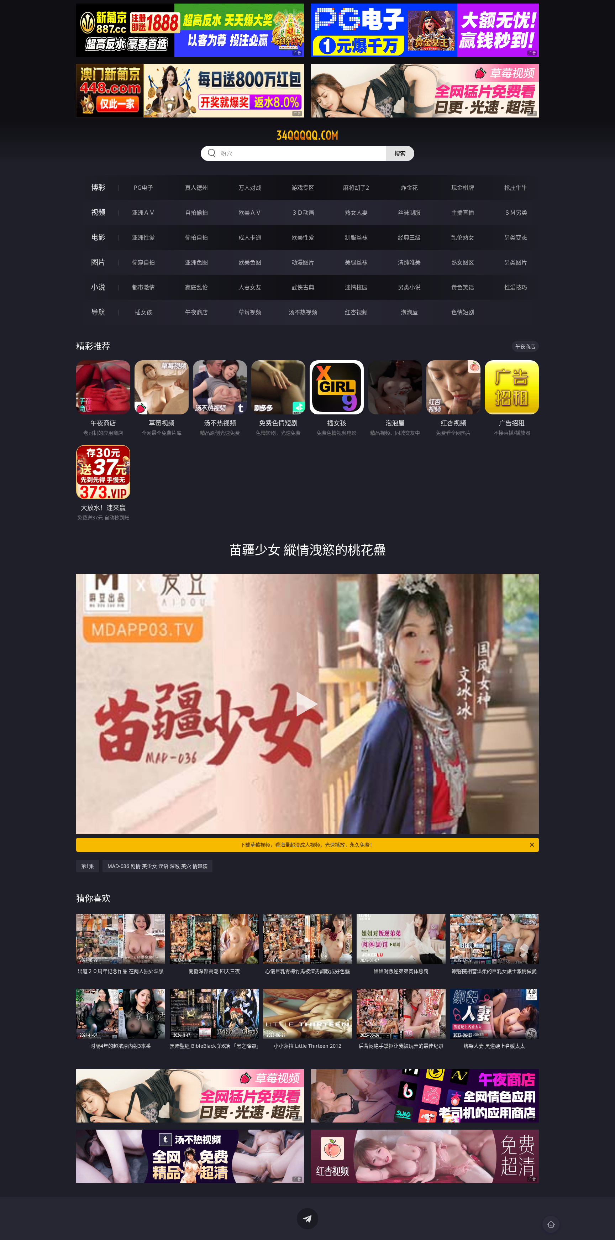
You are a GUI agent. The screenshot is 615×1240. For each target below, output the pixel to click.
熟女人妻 (356, 212)
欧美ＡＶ (249, 212)
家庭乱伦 (196, 287)
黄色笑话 (462, 287)
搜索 (400, 153)
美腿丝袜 (356, 262)
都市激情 (143, 287)
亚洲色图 (196, 262)
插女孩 (143, 312)
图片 (98, 262)
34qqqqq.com (307, 135)
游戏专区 (302, 188)
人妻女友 (249, 287)
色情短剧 (462, 312)
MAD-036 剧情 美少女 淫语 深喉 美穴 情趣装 (157, 866)
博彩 (98, 187)
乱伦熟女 (462, 237)
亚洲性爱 (143, 237)
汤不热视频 (303, 312)
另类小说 (409, 287)
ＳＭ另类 (515, 212)
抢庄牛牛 (515, 188)
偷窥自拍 (143, 262)
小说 (98, 287)
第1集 (87, 866)
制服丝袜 (356, 237)
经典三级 (409, 237)
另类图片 (515, 262)
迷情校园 (356, 287)
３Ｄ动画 (302, 212)
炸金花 (409, 188)
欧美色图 (249, 262)
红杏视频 (356, 312)
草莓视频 (249, 312)
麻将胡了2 (356, 188)
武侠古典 (302, 287)
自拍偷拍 (196, 212)
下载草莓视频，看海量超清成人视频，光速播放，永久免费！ (307, 844)
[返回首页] (550, 1224)
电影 (98, 237)
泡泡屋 (409, 312)
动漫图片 (302, 262)
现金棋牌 (462, 188)
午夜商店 (196, 312)
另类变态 (515, 237)
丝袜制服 (409, 212)
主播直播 (462, 212)
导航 (98, 312)
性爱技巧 (515, 287)
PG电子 (143, 188)
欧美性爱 (302, 237)
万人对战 (249, 188)
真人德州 (196, 188)
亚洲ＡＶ (143, 212)
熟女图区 (462, 262)
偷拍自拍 (196, 237)
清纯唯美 (409, 262)
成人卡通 (249, 237)
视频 (98, 212)
